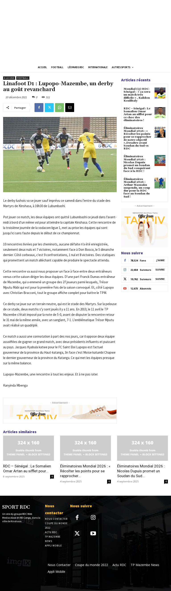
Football (22, 78)
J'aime (161, 260)
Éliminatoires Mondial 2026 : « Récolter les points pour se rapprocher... (85, 471)
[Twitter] (49, 107)
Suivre (160, 269)
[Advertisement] (85, 31)
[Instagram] (93, 518)
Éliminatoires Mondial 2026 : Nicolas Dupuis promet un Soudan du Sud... (141, 471)
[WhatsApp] (59, 107)
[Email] (69, 107)
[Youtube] (93, 534)
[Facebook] (39, 107)
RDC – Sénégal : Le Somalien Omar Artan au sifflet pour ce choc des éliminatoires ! (138, 114)
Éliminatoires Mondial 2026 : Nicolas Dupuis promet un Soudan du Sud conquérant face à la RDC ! (137, 164)
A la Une (9, 78)
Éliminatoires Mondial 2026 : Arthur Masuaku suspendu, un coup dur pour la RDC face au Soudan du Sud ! (137, 187)
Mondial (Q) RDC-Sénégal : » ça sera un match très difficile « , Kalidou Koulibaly (137, 94)
